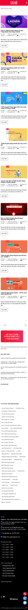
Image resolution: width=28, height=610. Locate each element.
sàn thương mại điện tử (7, 459)
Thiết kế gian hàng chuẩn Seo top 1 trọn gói (14, 144)
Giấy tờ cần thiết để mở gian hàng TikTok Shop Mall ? (13, 358)
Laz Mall (18, 451)
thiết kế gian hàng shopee (7, 468)
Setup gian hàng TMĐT (8, 565)
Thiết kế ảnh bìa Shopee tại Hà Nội (9, 476)
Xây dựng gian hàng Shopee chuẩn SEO (11, 499)
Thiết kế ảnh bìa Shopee (7, 473)
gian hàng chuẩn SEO (6, 448)
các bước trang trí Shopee (7, 408)
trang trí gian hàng (16, 482)
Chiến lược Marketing (12, 34)
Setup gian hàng (5, 453)
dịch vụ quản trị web (22, 347)
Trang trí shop (5, 485)
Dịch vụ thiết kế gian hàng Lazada (9, 431)
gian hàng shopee (18, 448)
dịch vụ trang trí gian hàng (7, 442)
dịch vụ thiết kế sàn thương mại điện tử (10, 436)
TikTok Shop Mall (5, 482)
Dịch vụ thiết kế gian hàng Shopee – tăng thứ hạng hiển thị (12, 218)
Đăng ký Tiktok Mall (6, 502)
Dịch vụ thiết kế (5, 428)
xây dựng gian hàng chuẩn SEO (9, 493)
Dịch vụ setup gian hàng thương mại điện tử (11, 425)
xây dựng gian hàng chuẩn (8, 490)
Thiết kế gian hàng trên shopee (8, 470)
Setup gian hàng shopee (16, 453)
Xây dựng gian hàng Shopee (8, 496)
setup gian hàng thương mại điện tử (9, 456)
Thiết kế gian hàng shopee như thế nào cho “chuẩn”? (13, 256)
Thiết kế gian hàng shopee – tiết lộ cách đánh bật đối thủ (14, 293)
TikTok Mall (15, 479)
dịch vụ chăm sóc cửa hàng (8, 419)
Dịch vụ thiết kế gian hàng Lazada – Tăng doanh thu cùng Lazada (12, 31)
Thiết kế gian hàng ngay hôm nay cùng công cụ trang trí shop (13, 107)
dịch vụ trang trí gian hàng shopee (9, 445)
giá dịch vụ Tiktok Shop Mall (8, 451)
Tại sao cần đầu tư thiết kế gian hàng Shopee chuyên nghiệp (13, 181)
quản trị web (4, 348)
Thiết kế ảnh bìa (20, 470)
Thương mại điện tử (6, 479)
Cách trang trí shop (20, 408)
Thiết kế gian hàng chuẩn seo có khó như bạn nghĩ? (13, 68)
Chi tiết (4, 45)
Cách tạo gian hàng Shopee (8, 413)
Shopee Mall (22, 456)
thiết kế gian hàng (18, 459)
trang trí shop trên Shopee (7, 488)
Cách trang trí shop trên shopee (9, 411)
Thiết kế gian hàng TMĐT (9, 568)
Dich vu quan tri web (5, 347)
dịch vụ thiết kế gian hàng (16, 428)
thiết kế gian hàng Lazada (7, 465)
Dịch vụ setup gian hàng (7, 422)
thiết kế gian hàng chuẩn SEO (8, 462)
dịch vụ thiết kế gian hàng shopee (9, 433)
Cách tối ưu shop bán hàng (8, 416)
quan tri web (14, 347)
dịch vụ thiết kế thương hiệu (8, 439)
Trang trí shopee (13, 485)
